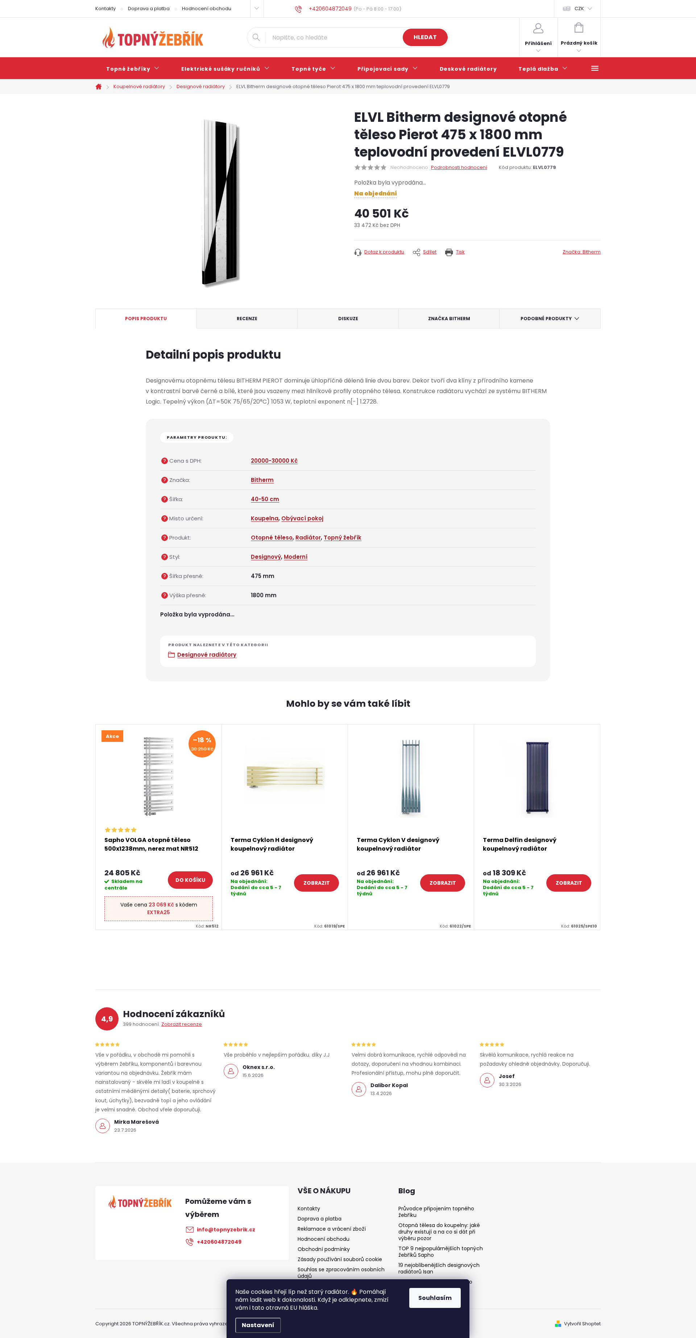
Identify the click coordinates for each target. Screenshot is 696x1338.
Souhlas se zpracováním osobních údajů (341, 1273)
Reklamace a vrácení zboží (332, 1228)
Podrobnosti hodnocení (459, 167)
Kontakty (105, 8)
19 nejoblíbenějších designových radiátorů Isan (439, 1268)
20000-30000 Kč (274, 460)
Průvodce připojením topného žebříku (436, 1212)
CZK (579, 8)
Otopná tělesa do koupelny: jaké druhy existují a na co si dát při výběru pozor (439, 1232)
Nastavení (258, 1325)
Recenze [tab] (247, 318)
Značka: (582, 251)
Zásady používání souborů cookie (340, 1259)
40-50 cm (265, 499)
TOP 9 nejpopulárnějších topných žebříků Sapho (440, 1252)
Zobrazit (316, 883)
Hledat (425, 37)
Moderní (295, 557)
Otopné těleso (272, 537)
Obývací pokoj (302, 518)
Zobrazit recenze (181, 1024)
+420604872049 (219, 1242)
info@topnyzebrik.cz (226, 1229)
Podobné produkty (546, 318)
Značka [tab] (449, 318)
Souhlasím (435, 1298)
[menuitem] (132, 68)
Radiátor (308, 537)
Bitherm (262, 480)
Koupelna (264, 518)
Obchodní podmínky (324, 1249)
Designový (266, 557)
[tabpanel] (159, 826)
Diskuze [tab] (348, 318)
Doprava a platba (149, 8)
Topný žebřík (342, 537)
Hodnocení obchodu (206, 8)
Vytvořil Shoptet (582, 1323)
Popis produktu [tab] (146, 318)
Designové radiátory (206, 654)
